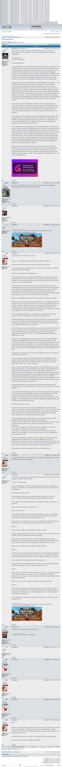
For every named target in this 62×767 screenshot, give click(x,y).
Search (58, 31)
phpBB (28, 766)
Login (3, 31)
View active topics (11, 35)
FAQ (53, 31)
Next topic (57, 44)
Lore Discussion (16, 37)
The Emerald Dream (7, 39)
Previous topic (51, 44)
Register (9, 31)
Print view (4, 44)
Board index (4, 37)
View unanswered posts (5, 35)
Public (9, 37)
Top (3, 180)
